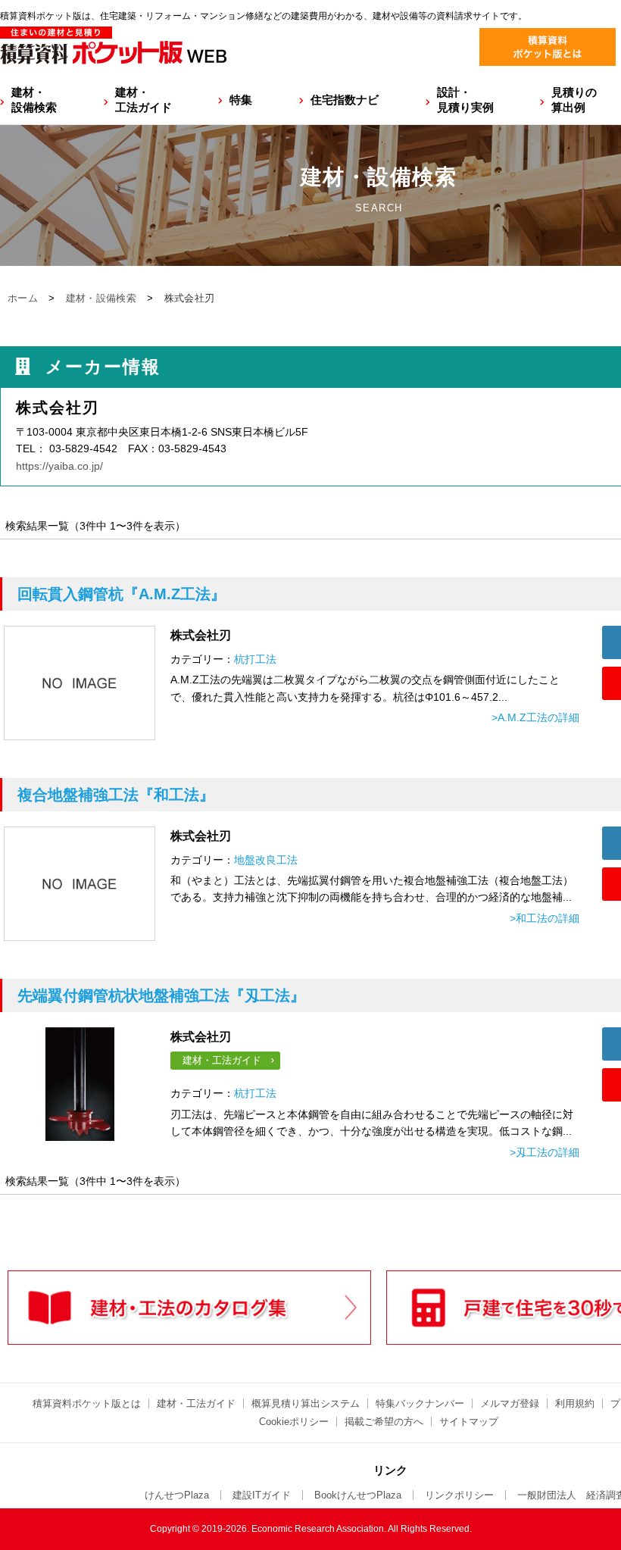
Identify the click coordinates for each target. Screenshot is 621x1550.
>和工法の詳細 (544, 918)
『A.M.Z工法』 (121, 594)
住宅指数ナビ (344, 99)
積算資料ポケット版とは (87, 1403)
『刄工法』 (161, 995)
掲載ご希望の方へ (384, 1421)
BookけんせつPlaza (357, 1495)
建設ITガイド (261, 1495)
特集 (240, 99)
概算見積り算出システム (305, 1403)
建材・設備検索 (34, 100)
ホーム (23, 298)
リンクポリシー (459, 1495)
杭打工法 (255, 659)
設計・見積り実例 (465, 100)
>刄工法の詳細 (544, 1152)
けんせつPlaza (177, 1495)
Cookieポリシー (294, 1421)
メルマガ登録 (509, 1403)
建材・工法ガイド (143, 100)
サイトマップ (468, 1421)
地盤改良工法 (266, 860)
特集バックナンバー (420, 1403)
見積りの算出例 (574, 100)
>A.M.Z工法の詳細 (535, 717)
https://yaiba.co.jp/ (59, 466)
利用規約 (574, 1403)
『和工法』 (115, 794)
